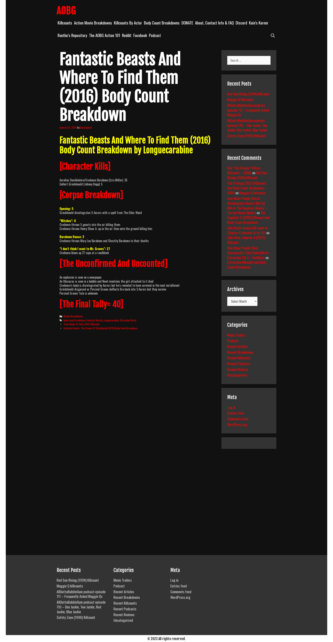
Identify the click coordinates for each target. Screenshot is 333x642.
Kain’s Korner (258, 23)
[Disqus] (137, 392)
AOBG (66, 11)
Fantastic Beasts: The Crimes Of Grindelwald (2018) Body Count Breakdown (100, 328)
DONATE (187, 23)
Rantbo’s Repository (72, 35)
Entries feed (235, 412)
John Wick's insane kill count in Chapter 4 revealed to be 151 (247, 230)
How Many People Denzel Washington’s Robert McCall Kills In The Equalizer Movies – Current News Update (247, 205)
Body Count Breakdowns (162, 23)
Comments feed (237, 418)
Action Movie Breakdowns (93, 23)
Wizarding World (128, 320)
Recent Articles (237, 346)
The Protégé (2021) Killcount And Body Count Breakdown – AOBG (247, 187)
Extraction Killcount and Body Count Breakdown (246, 264)
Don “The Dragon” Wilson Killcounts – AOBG (243, 170)
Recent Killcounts (239, 357)
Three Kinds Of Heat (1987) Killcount (81, 324)
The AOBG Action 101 (104, 35)
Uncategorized (237, 374)
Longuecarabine (111, 320)
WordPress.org (237, 424)
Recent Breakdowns (73, 316)
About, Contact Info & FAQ (214, 23)
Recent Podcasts (238, 363)
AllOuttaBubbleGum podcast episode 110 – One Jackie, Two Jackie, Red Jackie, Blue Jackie (247, 125)
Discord (241, 23)
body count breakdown (74, 320)
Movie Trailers (236, 335)
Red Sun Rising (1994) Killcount (248, 93)
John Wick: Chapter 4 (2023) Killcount (246, 240)
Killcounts (65, 23)
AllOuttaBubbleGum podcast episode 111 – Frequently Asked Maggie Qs (248, 109)
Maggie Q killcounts (240, 99)
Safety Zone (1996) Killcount (246, 135)
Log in (231, 407)
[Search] (272, 35)
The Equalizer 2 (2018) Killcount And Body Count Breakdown (248, 217)
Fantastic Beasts (94, 320)
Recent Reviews (237, 369)
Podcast (155, 35)
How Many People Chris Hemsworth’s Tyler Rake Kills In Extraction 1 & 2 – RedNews (247, 252)
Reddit (126, 35)
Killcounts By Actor (128, 23)
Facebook (140, 35)
